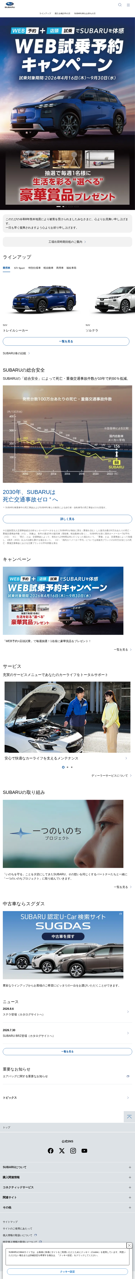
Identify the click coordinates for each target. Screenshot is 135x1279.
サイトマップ (10, 1221)
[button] (58, 206)
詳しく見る (67, 518)
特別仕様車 (34, 267)
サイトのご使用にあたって (17, 1228)
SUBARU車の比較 (14, 353)
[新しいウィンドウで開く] (63, 945)
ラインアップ (45, 13)
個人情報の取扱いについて (17, 1235)
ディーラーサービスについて (109, 775)
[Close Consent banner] (129, 1245)
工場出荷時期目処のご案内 (65, 241)
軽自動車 (48, 267)
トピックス (10, 1097)
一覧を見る (66, 341)
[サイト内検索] (120, 5)
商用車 (60, 267)
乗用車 (6, 267)
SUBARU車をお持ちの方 (85, 13)
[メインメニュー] (128, 5)
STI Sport (19, 268)
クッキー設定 (67, 1271)
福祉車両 (71, 267)
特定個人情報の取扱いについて (20, 1242)
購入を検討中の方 (62, 13)
